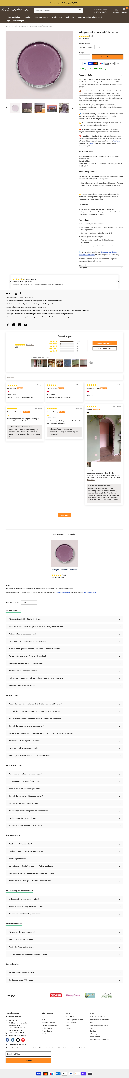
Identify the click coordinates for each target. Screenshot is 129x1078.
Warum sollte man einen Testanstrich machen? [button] (27, 656)
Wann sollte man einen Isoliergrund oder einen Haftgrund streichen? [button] (36, 626)
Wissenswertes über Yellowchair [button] (21, 972)
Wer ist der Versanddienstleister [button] (21, 947)
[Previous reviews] (10, 281)
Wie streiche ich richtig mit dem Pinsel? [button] (24, 741)
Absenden (28, 1061)
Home (8, 26)
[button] (6, 108)
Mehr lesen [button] (91, 480)
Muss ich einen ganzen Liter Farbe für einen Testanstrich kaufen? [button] (34, 649)
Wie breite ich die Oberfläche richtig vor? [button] (25, 619)
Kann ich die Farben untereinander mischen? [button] (26, 726)
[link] (56, 995)
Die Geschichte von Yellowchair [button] (21, 980)
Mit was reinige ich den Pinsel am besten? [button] (25, 825)
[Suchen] (58, 10)
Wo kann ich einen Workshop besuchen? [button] (25, 914)
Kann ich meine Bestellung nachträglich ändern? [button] (28, 954)
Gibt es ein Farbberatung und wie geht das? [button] (26, 906)
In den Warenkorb (107, 57)
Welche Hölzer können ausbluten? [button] (22, 634)
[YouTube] (25, 325)
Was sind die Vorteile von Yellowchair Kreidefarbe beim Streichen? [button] (35, 704)
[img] (12, 385)
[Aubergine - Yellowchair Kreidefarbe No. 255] (64, 553)
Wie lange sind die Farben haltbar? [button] (22, 818)
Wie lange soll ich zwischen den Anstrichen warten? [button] (29, 755)
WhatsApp (117, 141)
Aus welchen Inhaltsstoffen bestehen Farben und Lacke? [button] (31, 866)
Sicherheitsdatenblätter (87, 254)
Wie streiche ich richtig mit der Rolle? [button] (23, 748)
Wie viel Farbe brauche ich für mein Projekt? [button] (26, 663)
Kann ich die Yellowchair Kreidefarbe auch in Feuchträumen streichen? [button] (36, 711)
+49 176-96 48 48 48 (16, 1033)
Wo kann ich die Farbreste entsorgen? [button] (23, 803)
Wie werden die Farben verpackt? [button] (22, 932)
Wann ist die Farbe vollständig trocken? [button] (24, 789)
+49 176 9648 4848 (90, 592)
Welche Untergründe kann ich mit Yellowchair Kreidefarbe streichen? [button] (36, 678)
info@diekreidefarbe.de (62, 592)
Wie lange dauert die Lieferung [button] (21, 939)
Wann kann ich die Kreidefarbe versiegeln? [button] (25, 774)
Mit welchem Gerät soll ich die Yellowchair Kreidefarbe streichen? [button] (35, 719)
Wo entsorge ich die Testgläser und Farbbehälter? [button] (28, 811)
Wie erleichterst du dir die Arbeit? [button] (22, 685)
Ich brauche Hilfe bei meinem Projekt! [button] (24, 899)
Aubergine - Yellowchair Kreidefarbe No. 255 (64, 571)
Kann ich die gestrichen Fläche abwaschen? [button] (26, 796)
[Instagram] (13, 325)
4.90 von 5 (30, 345)
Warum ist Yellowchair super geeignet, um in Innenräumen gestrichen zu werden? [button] (41, 733)
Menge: (81, 53)
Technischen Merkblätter (108, 252)
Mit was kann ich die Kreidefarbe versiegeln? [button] (26, 781)
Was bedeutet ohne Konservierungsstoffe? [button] (26, 851)
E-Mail (91, 143)
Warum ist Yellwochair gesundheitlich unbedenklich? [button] (30, 881)
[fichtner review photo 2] (89, 464)
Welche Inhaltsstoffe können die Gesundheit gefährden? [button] (31, 873)
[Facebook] (8, 325)
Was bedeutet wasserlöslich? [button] (20, 844)
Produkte (15, 26)
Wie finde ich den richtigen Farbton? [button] (23, 671)
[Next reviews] (118, 281)
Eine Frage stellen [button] (104, 348)
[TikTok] (19, 325)
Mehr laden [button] (64, 515)
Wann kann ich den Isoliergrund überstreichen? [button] (27, 641)
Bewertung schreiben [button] (104, 343)
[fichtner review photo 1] (104, 438)
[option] (39, 65)
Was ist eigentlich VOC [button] (18, 859)
